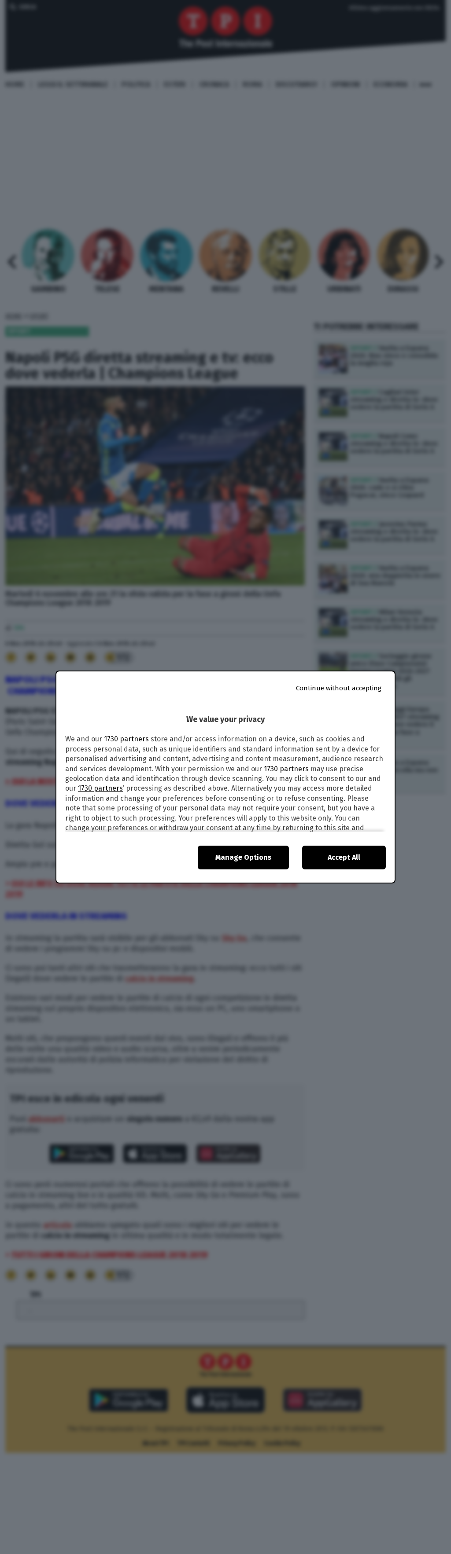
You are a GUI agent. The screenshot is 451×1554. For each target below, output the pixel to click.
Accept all (344, 857)
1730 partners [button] (126, 739)
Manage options (243, 857)
